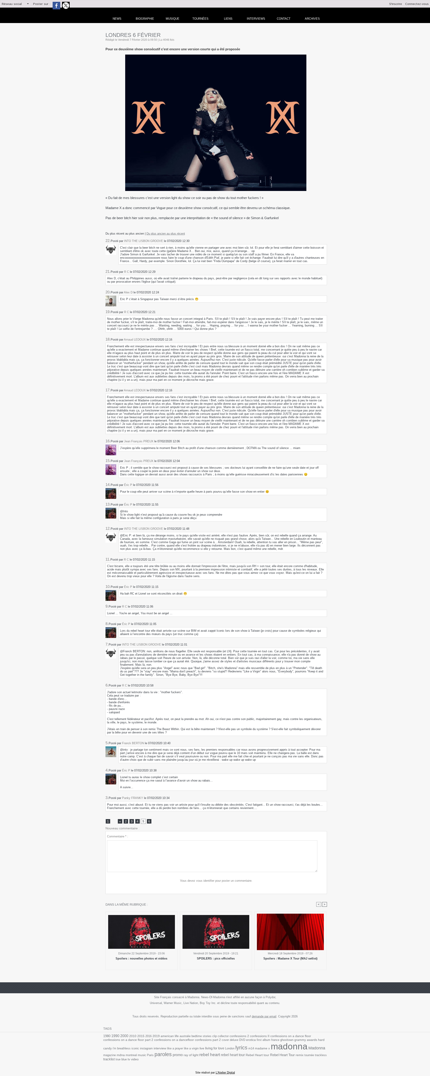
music (142, 1055)
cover (225, 1040)
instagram (146, 1048)
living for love (214, 1048)
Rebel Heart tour (257, 1055)
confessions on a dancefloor (174, 1040)
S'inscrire (395, 4)
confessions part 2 (208, 1040)
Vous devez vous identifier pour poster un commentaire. (216, 880)
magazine (109, 1055)
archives (312, 18)
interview (160, 1048)
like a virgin (191, 1048)
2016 (148, 1036)
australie (185, 1036)
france (275, 1040)
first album (263, 1040)
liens (228, 18)
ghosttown (286, 1040)
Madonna (316, 1048)
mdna (121, 1055)
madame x (262, 1048)
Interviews (256, 18)
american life (170, 1036)
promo (178, 1055)
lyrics (241, 1048)
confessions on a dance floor (290, 1036)
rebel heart (209, 1054)
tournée (309, 1055)
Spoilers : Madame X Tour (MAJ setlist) (290, 958)
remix (299, 1055)
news (117, 18)
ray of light (191, 1055)
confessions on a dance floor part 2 (128, 1040)
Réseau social (12, 4)
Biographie (145, 18)
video (135, 1059)
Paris (150, 1055)
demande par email (264, 1016)
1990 (115, 1036)
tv (129, 1059)
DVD (242, 1040)
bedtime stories (201, 1036)
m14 (251, 1048)
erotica (251, 1040)
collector (223, 1036)
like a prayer (175, 1048)
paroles (163, 1054)
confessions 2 (239, 1036)
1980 (106, 1036)
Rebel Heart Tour (282, 1055)
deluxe (234, 1040)
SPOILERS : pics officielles (216, 958)
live (202, 1048)
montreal (131, 1055)
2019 (156, 1036)
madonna (289, 1046)
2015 (140, 1036)
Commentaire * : (117, 836)
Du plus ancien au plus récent (165, 233)
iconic (135, 1048)
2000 (124, 1036)
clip (214, 1036)
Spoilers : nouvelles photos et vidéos (141, 958)
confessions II (259, 1036)
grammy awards (305, 1040)
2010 (132, 1036)
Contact (283, 18)
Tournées (200, 18)
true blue (121, 1059)
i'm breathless (122, 1048)
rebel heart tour (233, 1055)
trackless (321, 1055)
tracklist (109, 1059)
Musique (172, 18)
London (229, 1048)
